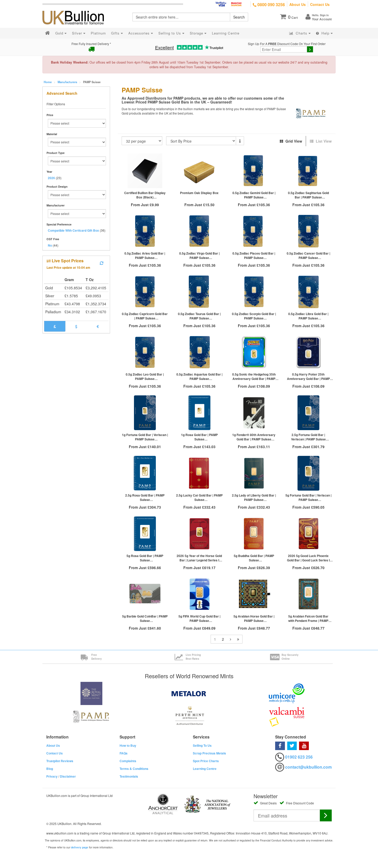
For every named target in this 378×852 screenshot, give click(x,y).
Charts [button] (301, 33)
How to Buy (128, 745)
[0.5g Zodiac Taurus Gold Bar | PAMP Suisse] (199, 291)
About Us (297, 4)
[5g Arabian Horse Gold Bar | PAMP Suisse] (253, 594)
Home (48, 82)
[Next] (230, 639)
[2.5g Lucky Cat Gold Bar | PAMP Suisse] (199, 473)
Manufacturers (67, 82)
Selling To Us (202, 745)
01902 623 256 (299, 757)
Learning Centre (205, 768)
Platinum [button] (98, 33)
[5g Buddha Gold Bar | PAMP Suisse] (253, 533)
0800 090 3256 (270, 4)
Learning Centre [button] (225, 33)
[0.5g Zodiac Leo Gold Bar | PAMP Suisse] (145, 352)
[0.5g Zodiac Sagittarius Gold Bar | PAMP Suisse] (308, 170)
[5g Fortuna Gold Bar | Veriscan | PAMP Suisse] (308, 473)
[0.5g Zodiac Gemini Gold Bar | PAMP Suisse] (253, 170)
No (50, 245)
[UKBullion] (76, 9)
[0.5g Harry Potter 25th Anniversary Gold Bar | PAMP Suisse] (308, 352)
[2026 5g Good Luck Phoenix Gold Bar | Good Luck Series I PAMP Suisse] (308, 533)
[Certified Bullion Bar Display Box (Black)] (145, 170)
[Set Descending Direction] (240, 140)
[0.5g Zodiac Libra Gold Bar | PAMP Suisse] (308, 291)
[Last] (238, 639)
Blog (49, 768)
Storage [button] (197, 33)
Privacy (52, 776)
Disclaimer (68, 776)
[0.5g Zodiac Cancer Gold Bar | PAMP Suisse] (308, 231)
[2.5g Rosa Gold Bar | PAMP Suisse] (145, 473)
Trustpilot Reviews (59, 761)
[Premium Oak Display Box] (199, 170)
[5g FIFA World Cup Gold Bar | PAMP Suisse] (199, 594)
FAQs (124, 753)
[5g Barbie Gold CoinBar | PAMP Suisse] (145, 594)
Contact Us (320, 4)
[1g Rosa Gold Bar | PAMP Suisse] (199, 412)
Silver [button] (77, 33)
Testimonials (129, 776)
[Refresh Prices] (101, 263)
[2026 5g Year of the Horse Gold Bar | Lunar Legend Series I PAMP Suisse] (199, 533)
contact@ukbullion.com (308, 767)
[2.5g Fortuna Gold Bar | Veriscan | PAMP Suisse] (308, 412)
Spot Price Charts (206, 761)
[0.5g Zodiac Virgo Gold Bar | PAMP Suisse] (199, 231)
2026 (51, 178)
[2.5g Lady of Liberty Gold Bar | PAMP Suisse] (253, 473)
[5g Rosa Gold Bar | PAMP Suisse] (145, 533)
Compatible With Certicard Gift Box (73, 230)
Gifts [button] (116, 33)
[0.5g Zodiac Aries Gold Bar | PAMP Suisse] (145, 231)
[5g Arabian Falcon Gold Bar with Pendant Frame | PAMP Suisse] (308, 594)
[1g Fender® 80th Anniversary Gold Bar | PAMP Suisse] (253, 412)
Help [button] (325, 33)
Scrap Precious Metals (209, 753)
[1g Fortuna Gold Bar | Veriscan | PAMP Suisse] (145, 412)
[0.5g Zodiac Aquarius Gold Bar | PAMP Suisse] (199, 352)
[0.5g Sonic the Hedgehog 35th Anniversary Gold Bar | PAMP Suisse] (253, 352)
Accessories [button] (139, 33)
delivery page (79, 847)
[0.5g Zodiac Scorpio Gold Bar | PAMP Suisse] (253, 291)
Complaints (128, 761)
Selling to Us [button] (170, 33)
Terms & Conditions (134, 768)
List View (323, 141)
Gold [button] (60, 33)
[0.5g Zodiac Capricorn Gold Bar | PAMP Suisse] (145, 291)
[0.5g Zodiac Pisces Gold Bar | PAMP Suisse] (253, 231)
